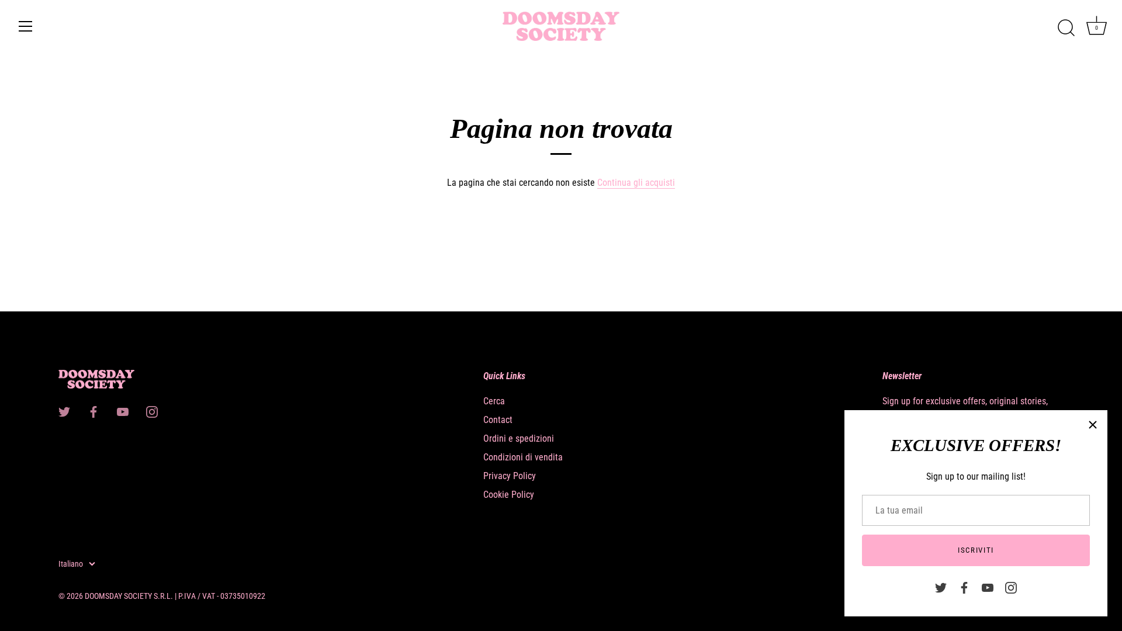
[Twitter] (941, 586)
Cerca (494, 401)
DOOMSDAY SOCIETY (118, 596)
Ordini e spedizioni (518, 438)
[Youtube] (987, 586)
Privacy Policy (509, 475)
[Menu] (26, 26)
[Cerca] (1066, 28)
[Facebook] (964, 586)
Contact (497, 419)
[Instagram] (1011, 586)
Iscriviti (976, 550)
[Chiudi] (1093, 425)
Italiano (70, 563)
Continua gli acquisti (636, 182)
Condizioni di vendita (523, 457)
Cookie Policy (508, 494)
